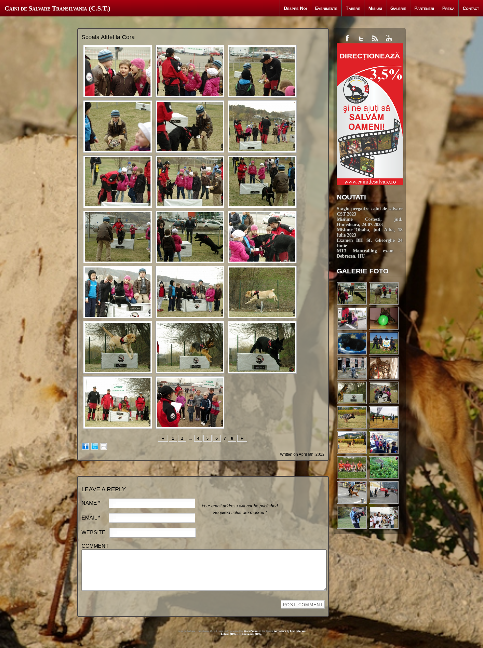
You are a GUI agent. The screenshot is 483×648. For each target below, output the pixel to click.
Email (90, 518)
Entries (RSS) (229, 634)
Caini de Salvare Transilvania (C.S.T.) (57, 8)
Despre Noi (295, 8)
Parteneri (424, 8)
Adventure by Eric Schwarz (290, 631)
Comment (95, 546)
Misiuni (375, 8)
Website (93, 532)
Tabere (353, 8)
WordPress (250, 631)
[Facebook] (85, 445)
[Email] (104, 445)
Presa (448, 8)
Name (90, 503)
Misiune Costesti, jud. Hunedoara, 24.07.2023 (369, 222)
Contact (471, 8)
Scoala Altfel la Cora (108, 37)
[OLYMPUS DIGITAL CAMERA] (384, 353)
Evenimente (326, 8)
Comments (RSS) (252, 634)
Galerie (398, 8)
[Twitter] (95, 445)
